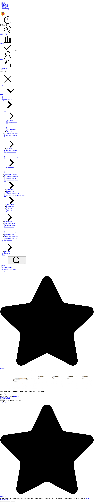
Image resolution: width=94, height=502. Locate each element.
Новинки (4, 10)
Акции (1, 10)
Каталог (1, 94)
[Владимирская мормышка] (2, 15)
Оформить (11, 73)
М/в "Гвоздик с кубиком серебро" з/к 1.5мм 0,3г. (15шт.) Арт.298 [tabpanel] (12, 400)
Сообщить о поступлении (5, 397)
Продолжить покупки (6, 85)
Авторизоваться (16, 396)
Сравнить (8, 398)
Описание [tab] (2, 399)
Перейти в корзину (6, 73)
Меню (1, 0)
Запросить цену (3, 398)
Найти (24, 263)
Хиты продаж (8, 10)
